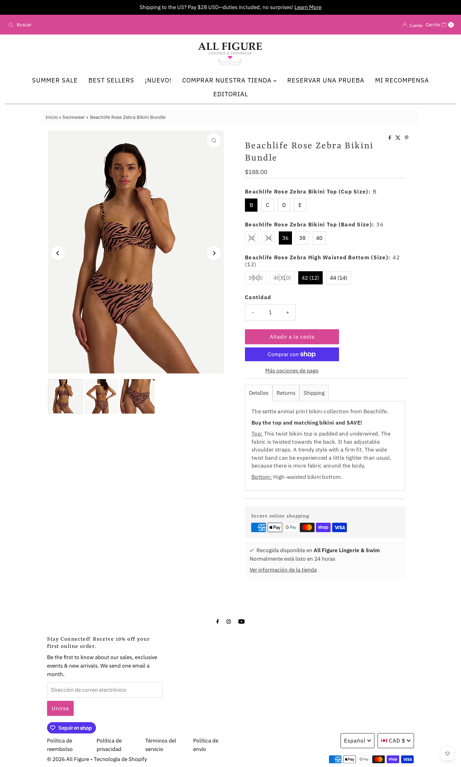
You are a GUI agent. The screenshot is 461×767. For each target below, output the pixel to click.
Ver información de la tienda (283, 569)
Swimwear (73, 117)
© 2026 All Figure (68, 759)
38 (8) (255, 277)
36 (285, 238)
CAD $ (397, 740)
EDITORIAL (230, 94)
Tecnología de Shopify (120, 759)
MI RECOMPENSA (402, 80)
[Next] (214, 253)
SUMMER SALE (55, 80)
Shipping (314, 392)
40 (319, 238)
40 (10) (282, 277)
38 (302, 238)
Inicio (51, 117)
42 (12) (310, 277)
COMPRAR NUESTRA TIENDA (227, 80)
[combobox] (79, 25)
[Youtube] (241, 621)
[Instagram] (228, 621)
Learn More (263, 7)
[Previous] (58, 253)
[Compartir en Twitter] (398, 138)
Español (355, 740)
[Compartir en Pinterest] (406, 138)
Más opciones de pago (292, 370)
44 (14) (338, 277)
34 (268, 238)
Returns (286, 392)
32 (251, 238)
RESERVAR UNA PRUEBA (325, 80)
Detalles (258, 392)
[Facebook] (217, 621)
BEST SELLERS (111, 80)
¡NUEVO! (158, 80)
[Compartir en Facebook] (390, 138)
